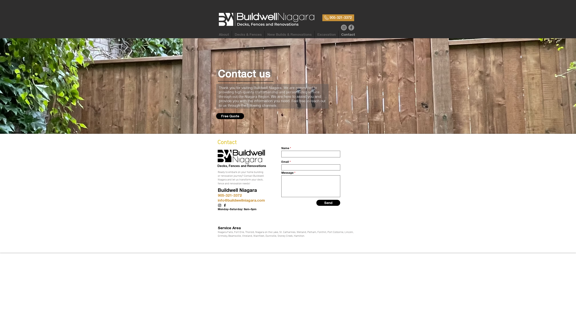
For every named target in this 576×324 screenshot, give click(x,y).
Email (285, 161)
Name (285, 148)
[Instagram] (344, 27)
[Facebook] (351, 27)
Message (287, 172)
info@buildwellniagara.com (241, 200)
